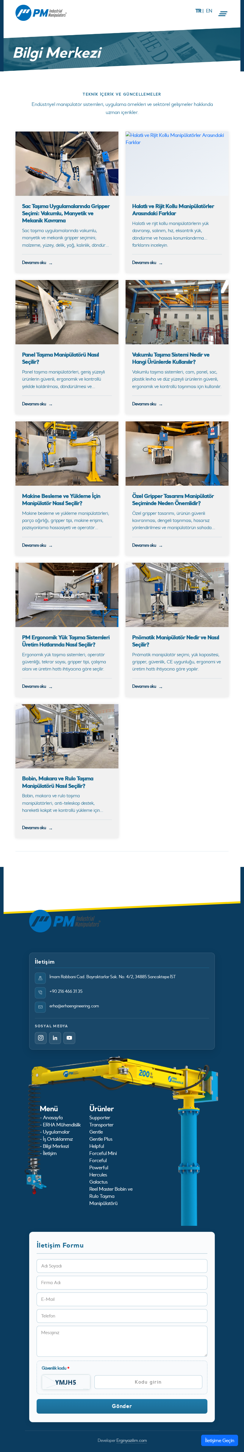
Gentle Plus (100, 1139)
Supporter (99, 1117)
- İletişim (48, 1153)
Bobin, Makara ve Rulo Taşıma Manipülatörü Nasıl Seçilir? (57, 782)
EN (209, 11)
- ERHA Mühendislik (60, 1125)
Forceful (98, 1160)
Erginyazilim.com (131, 1440)
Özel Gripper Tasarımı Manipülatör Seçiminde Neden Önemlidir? (173, 499)
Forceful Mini (103, 1153)
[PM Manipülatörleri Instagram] (41, 1038)
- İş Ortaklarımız (56, 1139)
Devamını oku (34, 262)
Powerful (98, 1167)
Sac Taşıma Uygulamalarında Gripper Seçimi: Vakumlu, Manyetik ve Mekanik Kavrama (66, 213)
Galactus (98, 1182)
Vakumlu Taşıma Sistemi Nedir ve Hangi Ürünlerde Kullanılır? (170, 358)
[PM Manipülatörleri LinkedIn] (55, 1038)
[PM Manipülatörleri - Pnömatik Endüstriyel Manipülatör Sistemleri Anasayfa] (41, 13)
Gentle (96, 1132)
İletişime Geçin (219, 1440)
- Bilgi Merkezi (54, 1146)
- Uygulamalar (55, 1132)
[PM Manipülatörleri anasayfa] (65, 920)
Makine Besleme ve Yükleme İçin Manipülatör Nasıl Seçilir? (61, 499)
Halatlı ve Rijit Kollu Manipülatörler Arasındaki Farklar (173, 209)
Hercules (98, 1175)
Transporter (101, 1125)
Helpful (96, 1146)
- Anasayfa (51, 1117)
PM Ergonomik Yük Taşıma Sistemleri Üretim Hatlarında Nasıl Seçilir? (66, 641)
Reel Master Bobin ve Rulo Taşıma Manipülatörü (110, 1196)
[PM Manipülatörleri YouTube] (69, 1038)
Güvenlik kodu (55, 1368)
